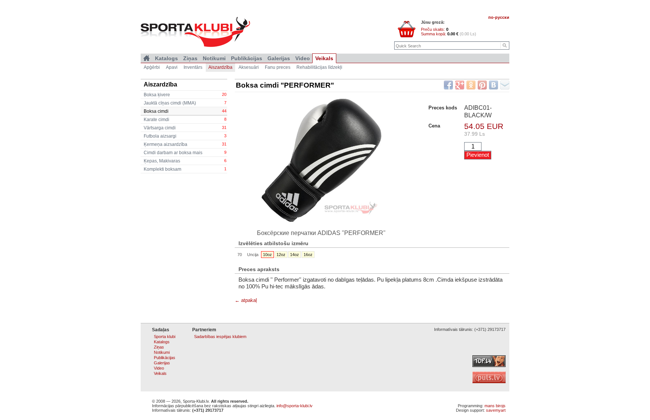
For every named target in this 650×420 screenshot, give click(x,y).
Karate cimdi (185, 119)
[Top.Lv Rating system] (489, 365)
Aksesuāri (248, 67)
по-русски (498, 17)
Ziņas (190, 58)
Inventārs (193, 67)
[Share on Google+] (459, 84)
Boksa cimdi (185, 111)
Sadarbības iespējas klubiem (220, 336)
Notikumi (214, 58)
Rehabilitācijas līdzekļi (319, 67)
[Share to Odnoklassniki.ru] (470, 84)
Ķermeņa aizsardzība (185, 144)
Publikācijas (246, 58)
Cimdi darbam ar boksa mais (185, 152)
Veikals (324, 58)
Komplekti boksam (185, 169)
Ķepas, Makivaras (185, 161)
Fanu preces (277, 67)
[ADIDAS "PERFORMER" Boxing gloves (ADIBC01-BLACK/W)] (321, 160)
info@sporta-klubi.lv (294, 405)
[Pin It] (482, 84)
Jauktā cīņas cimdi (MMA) (185, 103)
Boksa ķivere (185, 94)
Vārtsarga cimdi (185, 127)
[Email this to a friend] (504, 84)
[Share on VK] (493, 84)
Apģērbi (152, 67)
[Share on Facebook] (448, 84)
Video (302, 58)
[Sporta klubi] (146, 58)
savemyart (496, 410)
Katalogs (166, 58)
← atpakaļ (246, 300)
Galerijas (278, 58)
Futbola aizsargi (185, 136)
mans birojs (495, 405)
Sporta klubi (164, 336)
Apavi (172, 67)
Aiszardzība (220, 67)
